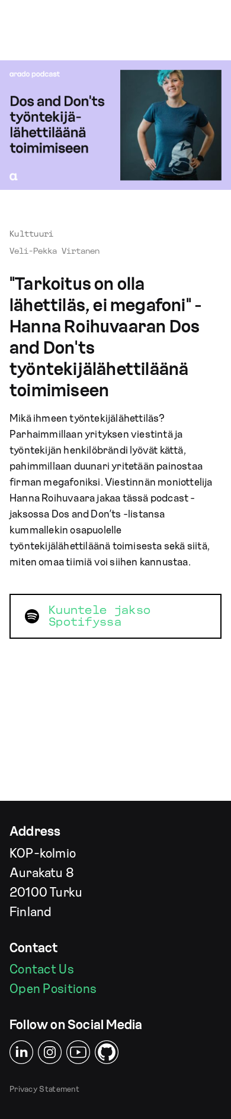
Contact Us (41, 969)
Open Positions (53, 988)
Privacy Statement (44, 1089)
